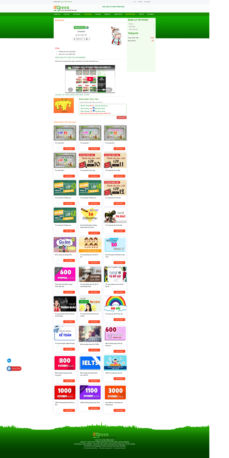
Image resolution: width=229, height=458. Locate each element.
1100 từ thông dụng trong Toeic (90, 402)
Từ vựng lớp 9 (59, 170)
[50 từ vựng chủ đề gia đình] (65, 244)
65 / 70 (92, 105)
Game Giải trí (118, 14)
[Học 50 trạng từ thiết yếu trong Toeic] (115, 244)
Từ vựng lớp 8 (109, 143)
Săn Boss (98, 14)
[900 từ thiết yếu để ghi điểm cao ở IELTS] (90, 363)
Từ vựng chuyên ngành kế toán (65, 343)
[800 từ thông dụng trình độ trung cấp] (65, 363)
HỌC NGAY (69, 148)
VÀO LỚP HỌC (88, 14)
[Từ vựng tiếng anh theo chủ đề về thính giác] (65, 303)
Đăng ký (140, 1)
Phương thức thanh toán (120, 448)
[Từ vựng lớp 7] (90, 133)
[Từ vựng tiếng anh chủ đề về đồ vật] (115, 274)
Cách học (67, 14)
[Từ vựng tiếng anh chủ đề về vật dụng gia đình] (90, 274)
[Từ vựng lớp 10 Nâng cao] (65, 187)
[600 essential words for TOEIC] (90, 334)
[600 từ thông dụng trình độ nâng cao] (115, 333)
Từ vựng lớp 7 (84, 143)
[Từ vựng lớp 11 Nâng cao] (90, 187)
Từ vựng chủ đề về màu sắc (114, 314)
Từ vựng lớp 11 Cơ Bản (112, 170)
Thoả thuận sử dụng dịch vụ (106, 448)
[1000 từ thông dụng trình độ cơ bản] (65, 392)
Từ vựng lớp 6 (59, 143)
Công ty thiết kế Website (66, 1)
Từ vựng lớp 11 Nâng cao (88, 198)
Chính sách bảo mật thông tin (91, 448)
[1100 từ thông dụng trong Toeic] (90, 392)
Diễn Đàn (107, 14)
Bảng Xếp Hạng (130, 14)
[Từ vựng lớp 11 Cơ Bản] (115, 160)
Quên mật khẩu (133, 29)
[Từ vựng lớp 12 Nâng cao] (65, 215)
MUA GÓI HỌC (77, 14)
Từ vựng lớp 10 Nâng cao (63, 198)
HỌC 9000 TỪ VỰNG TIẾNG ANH (113, 7)
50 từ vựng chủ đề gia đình (63, 254)
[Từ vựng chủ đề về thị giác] (115, 215)
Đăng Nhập (147, 1)
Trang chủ (57, 14)
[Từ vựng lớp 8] (115, 133)
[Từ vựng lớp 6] (65, 133)
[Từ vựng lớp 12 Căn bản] (115, 187)
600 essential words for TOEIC (89, 344)
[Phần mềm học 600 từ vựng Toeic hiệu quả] (65, 274)
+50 (91, 108)
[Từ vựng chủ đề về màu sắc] (115, 303)
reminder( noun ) (79, 27)
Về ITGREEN (150, 14)
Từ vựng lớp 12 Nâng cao (63, 225)
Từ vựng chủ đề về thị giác (113, 225)
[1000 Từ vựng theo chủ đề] (115, 363)
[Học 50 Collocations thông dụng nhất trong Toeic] (90, 215)
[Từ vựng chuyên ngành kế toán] (65, 333)
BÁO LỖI (141, 14)
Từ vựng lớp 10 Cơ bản (87, 170)
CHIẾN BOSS (121, 117)
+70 (91, 111)
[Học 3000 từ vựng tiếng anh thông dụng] (115, 392)
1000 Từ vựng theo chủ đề (113, 373)
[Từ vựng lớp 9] (65, 160)
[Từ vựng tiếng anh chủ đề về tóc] (90, 244)
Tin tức (134, 1)
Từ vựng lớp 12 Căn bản (113, 198)
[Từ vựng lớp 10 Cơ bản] (90, 160)
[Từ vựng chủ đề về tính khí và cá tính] (90, 303)
